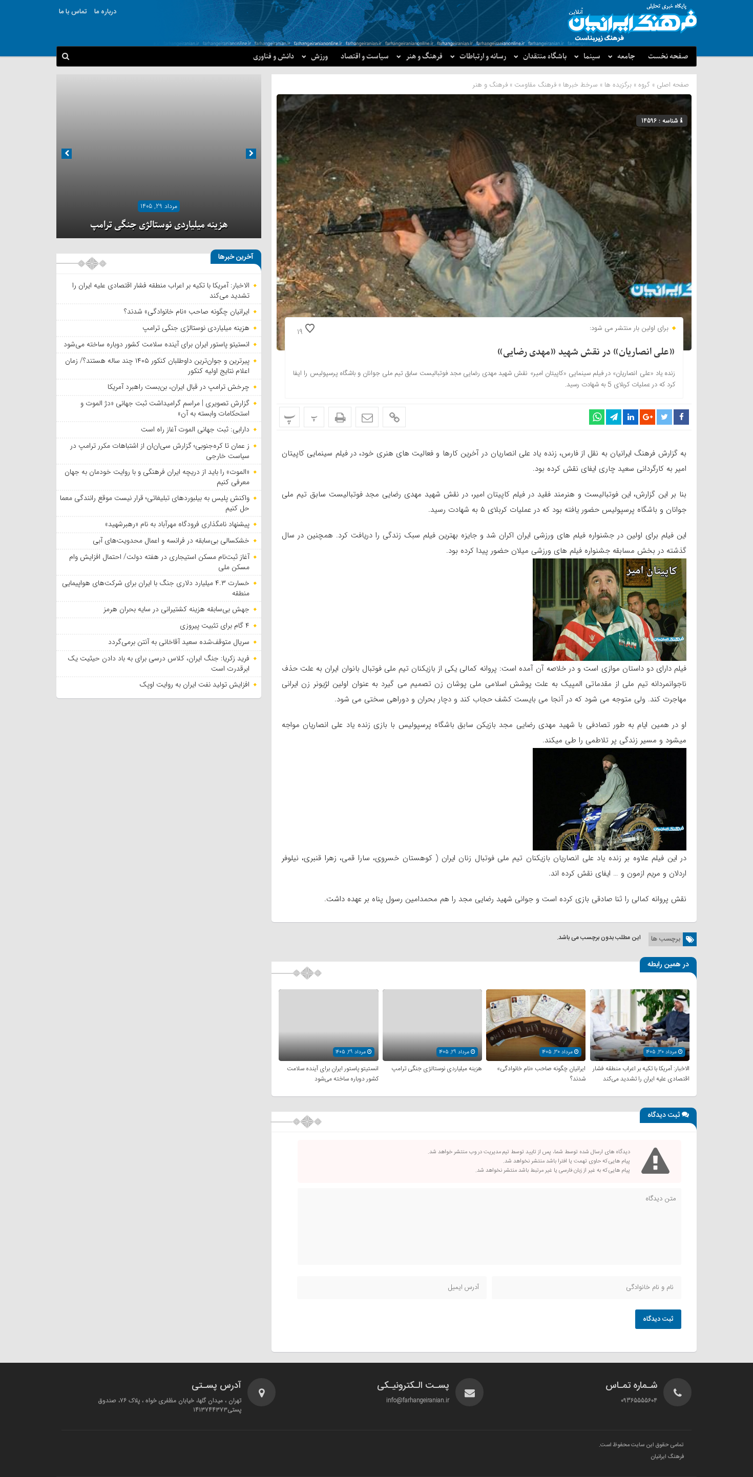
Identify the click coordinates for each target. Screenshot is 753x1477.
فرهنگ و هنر (424, 56)
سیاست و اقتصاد (365, 56)
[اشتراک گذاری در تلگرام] (613, 417)
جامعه (626, 56)
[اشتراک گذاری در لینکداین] (630, 417)
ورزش (319, 56)
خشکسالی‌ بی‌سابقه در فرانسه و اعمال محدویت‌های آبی (171, 540)
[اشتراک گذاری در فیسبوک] (681, 417)
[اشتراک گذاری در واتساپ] (596, 417)
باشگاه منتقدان (545, 56)
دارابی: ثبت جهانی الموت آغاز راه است (195, 429)
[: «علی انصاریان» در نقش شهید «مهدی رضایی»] (367, 417)
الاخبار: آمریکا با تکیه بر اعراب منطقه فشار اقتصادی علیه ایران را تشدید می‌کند (641, 1074)
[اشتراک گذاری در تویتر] (664, 417)
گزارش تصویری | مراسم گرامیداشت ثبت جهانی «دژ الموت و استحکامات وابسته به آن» (164, 408)
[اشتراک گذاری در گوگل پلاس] (647, 417)
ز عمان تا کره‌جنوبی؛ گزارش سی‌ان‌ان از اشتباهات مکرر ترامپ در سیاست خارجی (159, 451)
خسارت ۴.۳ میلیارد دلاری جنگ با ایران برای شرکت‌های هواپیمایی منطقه (155, 588)
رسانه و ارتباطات (482, 56)
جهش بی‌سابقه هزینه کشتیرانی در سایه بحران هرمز (176, 609)
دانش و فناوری (273, 56)
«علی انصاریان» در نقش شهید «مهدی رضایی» (586, 352)
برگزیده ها (618, 84)
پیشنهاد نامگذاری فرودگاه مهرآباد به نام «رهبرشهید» (177, 524)
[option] (158, 156)
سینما (591, 56)
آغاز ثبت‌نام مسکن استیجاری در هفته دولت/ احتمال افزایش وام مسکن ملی (159, 562)
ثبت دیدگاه (658, 1319)
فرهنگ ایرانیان (667, 1457)
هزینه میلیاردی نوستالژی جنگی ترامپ (436, 1069)
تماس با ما (73, 11)
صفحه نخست (668, 56)
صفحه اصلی (672, 84)
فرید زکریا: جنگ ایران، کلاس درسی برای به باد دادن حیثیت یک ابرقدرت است (158, 663)
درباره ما (105, 11)
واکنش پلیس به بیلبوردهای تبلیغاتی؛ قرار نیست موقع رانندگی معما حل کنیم (154, 503)
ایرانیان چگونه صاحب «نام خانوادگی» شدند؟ (186, 311)
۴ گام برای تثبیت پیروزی (214, 625)
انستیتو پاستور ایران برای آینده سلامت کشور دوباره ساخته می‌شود (333, 1074)
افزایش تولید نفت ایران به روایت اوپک (194, 684)
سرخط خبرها (580, 84)
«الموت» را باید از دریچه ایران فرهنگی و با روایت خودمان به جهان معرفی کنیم (157, 477)
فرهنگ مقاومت (535, 84)
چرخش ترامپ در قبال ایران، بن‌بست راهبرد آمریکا (178, 386)
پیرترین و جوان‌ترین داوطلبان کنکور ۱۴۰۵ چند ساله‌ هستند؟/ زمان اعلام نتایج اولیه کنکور (157, 366)
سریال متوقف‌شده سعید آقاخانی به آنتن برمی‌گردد (178, 642)
